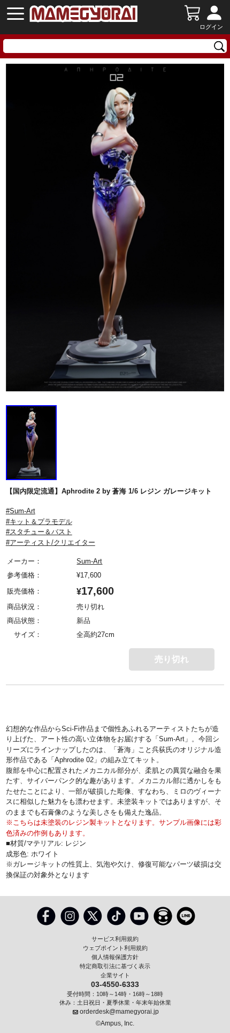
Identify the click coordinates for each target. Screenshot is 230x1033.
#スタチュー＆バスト (39, 532)
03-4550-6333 (115, 983)
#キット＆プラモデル (39, 522)
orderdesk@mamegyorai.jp (119, 1011)
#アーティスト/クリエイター (50, 542)
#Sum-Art (20, 511)
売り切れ (172, 659)
